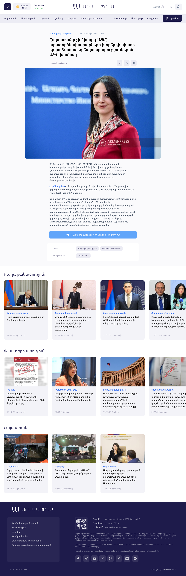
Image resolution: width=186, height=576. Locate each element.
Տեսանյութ (137, 18)
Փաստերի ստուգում (92, 18)
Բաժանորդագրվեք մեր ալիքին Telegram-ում (95, 234)
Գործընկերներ (20, 536)
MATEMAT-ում (169, 569)
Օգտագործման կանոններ (26, 540)
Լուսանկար (120, 18)
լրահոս (175, 18)
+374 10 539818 (112, 523)
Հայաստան (10, 18)
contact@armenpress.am (116, 527)
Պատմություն (19, 527)
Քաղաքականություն (87, 248)
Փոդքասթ (152, 18)
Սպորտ (72, 18)
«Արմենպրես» (57, 186)
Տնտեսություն (28, 18)
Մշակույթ (59, 18)
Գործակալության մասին (25, 523)
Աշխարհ (44, 18)
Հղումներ (16, 531)
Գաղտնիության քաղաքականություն (31, 545)
